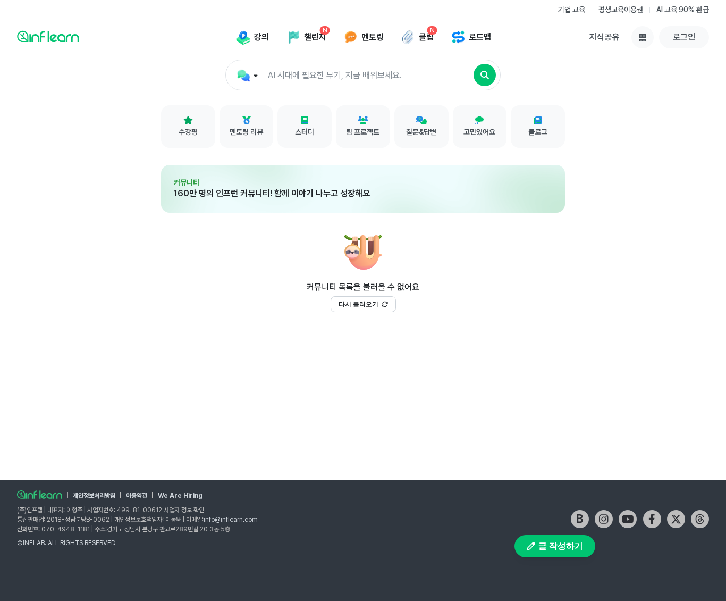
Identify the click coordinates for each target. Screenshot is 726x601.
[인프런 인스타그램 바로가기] (604, 519)
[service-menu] (642, 37)
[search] (485, 75)
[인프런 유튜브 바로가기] (628, 519)
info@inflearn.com (231, 519)
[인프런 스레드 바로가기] (700, 519)
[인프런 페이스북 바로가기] (652, 519)
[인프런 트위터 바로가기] (676, 519)
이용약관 (136, 495)
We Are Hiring (180, 495)
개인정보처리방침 (94, 495)
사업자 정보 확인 (184, 510)
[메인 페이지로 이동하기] (39, 494)
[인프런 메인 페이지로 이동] (48, 36)
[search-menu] (246, 75)
